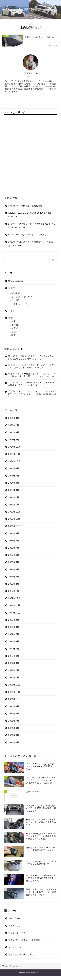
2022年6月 (13, 641)
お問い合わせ (14, 918)
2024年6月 (13, 475)
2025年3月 (13, 439)
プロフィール (14, 947)
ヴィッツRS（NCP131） (23, 297)
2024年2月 (13, 497)
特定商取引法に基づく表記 (21, 954)
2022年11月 (14, 605)
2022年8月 (13, 627)
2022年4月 (13, 656)
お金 (13, 321)
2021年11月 (14, 692)
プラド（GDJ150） (20, 304)
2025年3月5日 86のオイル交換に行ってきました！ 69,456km (30, 244)
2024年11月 (14, 454)
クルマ (11, 288)
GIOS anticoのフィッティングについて (27, 235)
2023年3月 (13, 576)
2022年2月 (13, 670)
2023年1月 (13, 591)
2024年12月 (14, 447)
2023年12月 (14, 512)
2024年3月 (13, 490)
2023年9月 (13, 533)
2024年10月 (14, 461)
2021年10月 (14, 699)
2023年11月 (14, 519)
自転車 (14, 332)
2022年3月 (13, 663)
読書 (13, 335)
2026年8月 (13, 418)
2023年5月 (13, 562)
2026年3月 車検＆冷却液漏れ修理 (25, 206)
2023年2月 (13, 584)
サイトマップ (14, 926)
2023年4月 (13, 569)
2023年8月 (13, 540)
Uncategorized (16, 281)
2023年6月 (13, 555)
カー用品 (15, 300)
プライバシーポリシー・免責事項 (24, 940)
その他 (14, 325)
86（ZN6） (17, 293)
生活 (10, 318)
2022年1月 (13, 677)
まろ (37, 359)
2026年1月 (13, 425)
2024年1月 (13, 504)
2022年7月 (13, 634)
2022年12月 (14, 598)
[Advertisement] (30, 152)
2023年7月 (13, 548)
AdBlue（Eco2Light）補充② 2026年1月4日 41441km (29, 215)
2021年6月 (13, 728)
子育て (14, 328)
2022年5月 (13, 648)
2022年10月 (14, 612)
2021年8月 (13, 713)
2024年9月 (13, 468)
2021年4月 (13, 742)
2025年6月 (13, 432)
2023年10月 (14, 526)
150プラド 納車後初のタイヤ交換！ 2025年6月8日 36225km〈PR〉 (31, 226)
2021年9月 (13, 706)
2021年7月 (13, 721)
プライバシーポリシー (19, 933)
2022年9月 (13, 620)
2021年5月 (13, 735)
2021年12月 (14, 684)
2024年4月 (13, 483)
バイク (11, 310)
